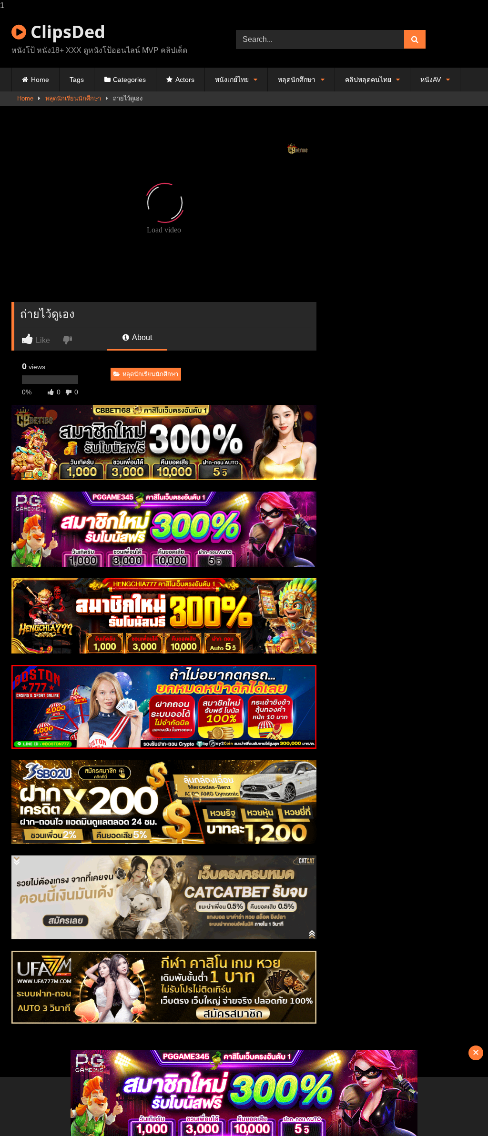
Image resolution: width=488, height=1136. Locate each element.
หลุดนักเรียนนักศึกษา (73, 98)
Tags (77, 79)
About (141, 337)
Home (40, 79)
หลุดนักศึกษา (296, 79)
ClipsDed (65, 31)
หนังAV (430, 79)
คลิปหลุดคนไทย (368, 79)
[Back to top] (458, 1109)
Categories (129, 79)
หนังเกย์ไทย (232, 79)
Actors (184, 79)
